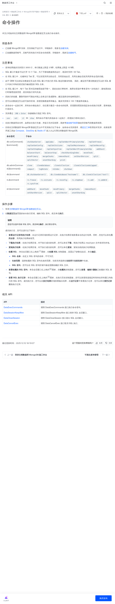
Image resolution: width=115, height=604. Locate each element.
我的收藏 (109, 13)
